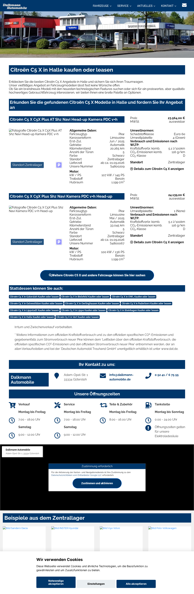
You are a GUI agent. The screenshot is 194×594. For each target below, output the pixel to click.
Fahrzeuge (101, 6)
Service (123, 6)
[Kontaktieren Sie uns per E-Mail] (184, 5)
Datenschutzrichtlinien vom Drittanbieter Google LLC (76, 475)
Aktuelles (145, 6)
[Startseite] (15, 6)
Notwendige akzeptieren (56, 582)
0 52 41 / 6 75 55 (167, 375)
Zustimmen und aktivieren (97, 483)
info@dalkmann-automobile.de (121, 377)
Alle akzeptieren (136, 583)
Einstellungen (96, 583)
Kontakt (167, 6)
